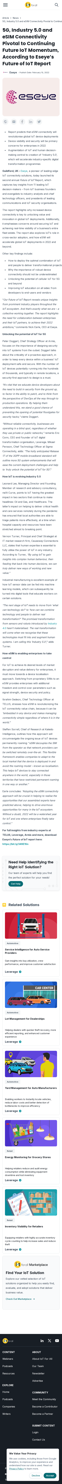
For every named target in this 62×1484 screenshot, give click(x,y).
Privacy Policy (16, 1468)
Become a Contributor (45, 1406)
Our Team (38, 1366)
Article (5, 17)
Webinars (7, 1358)
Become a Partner (42, 1413)
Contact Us (38, 1439)
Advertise (37, 1380)
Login (35, 1432)
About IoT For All (42, 1358)
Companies (8, 1406)
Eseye (24, 170)
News (16, 17)
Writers (6, 1413)
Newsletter (38, 1373)
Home (5, 1391)
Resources (8, 1373)
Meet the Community (44, 1399)
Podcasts (7, 1366)
